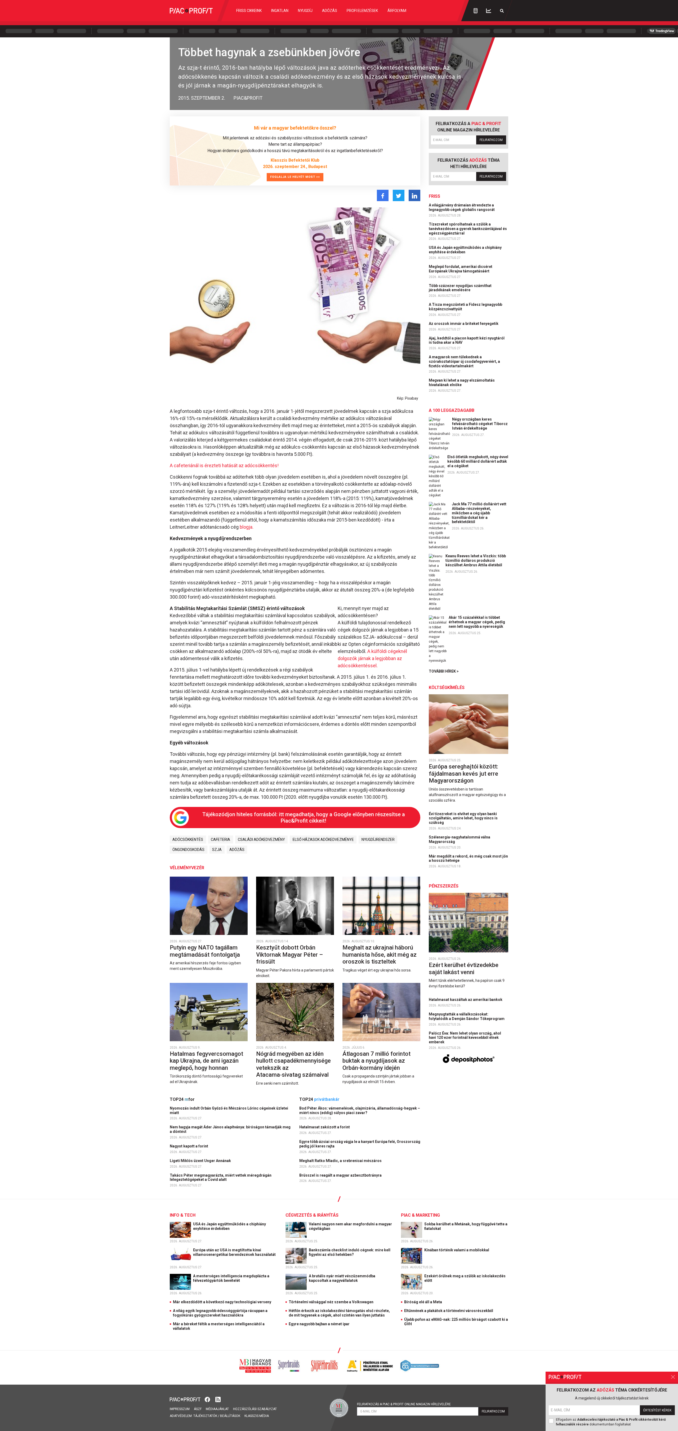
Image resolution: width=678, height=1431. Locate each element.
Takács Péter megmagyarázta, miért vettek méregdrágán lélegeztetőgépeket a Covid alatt (220, 1177)
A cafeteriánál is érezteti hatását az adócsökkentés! (224, 465)
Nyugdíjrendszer (378, 839)
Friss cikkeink (249, 10)
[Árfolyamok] (489, 10)
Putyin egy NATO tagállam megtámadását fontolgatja (205, 951)
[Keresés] (502, 11)
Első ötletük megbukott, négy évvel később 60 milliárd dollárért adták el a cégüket (477, 461)
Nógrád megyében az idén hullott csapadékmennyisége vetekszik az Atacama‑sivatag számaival (293, 1064)
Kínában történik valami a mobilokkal (457, 1250)
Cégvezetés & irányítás (312, 1215)
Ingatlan (279, 10)
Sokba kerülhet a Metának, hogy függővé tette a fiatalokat (465, 1226)
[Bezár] (673, 1377)
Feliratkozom (491, 140)
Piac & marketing (420, 1215)
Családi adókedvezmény (261, 839)
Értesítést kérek (657, 1410)
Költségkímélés (447, 687)
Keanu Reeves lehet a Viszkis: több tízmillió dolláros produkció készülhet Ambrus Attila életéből (475, 560)
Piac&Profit (248, 98)
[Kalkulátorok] (475, 10)
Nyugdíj (305, 10)
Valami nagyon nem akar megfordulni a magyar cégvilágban (350, 1226)
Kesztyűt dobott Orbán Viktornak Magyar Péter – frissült (289, 954)
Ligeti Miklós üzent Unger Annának (201, 1161)
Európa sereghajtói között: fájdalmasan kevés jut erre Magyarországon (463, 773)
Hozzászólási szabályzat (255, 1409)
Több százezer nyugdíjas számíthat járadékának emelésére (460, 288)
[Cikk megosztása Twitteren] (398, 195)
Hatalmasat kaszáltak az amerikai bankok (466, 999)
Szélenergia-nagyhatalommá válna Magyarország (459, 839)
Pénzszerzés (443, 886)
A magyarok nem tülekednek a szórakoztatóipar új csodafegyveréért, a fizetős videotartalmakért (464, 361)
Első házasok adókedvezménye (323, 839)
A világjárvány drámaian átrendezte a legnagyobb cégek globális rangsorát (462, 207)
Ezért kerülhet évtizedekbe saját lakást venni (463, 968)
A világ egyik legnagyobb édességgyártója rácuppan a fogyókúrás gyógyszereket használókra (220, 1313)
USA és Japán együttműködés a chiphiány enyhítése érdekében (465, 249)
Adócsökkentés (187, 839)
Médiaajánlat (217, 1409)
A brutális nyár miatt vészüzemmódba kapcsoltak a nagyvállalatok (342, 1278)
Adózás (329, 10)
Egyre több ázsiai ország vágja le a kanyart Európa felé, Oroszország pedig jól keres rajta (359, 1144)
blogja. (246, 527)
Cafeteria (220, 839)
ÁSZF (198, 1409)
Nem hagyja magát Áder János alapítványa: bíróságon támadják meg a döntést (230, 1129)
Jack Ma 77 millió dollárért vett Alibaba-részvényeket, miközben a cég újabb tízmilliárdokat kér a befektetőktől (479, 513)
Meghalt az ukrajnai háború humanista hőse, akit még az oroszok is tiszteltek (379, 954)
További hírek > (444, 671)
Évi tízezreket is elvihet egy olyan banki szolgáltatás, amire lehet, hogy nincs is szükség (463, 818)
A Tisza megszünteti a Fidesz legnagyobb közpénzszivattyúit (465, 306)
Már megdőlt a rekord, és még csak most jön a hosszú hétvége (468, 858)
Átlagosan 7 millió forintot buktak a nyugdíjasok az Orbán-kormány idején (376, 1060)
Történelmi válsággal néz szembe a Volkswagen (331, 1302)
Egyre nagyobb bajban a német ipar (319, 1324)
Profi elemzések (362, 10)
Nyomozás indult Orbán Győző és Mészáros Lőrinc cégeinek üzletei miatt (229, 1110)
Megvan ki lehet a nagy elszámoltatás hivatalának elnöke (462, 382)
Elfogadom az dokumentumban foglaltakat (611, 1422)
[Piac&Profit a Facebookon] (208, 1399)
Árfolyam (396, 10)
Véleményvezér (187, 867)
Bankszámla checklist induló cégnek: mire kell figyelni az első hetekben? (349, 1252)
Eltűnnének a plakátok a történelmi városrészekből (448, 1311)
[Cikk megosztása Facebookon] (383, 195)
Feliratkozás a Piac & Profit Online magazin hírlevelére (404, 1404)
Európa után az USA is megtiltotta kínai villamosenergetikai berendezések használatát (234, 1252)
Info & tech (182, 1215)
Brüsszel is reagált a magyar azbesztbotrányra (340, 1175)
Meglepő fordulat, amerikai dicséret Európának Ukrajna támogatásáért (460, 268)
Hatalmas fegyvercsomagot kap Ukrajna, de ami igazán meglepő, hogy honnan (206, 1060)
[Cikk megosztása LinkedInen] (414, 195)
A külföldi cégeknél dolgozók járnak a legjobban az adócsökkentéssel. (372, 658)
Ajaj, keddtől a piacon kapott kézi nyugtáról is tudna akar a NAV (467, 340)
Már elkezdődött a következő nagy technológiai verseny (222, 1302)
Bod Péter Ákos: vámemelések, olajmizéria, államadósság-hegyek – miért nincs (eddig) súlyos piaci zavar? (359, 1110)
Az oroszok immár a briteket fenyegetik (464, 323)
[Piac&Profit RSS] (218, 1399)
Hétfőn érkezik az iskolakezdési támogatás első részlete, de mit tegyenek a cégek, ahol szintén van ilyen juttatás (339, 1313)
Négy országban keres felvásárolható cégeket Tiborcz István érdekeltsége (480, 423)
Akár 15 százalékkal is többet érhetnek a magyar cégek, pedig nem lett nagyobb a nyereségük (477, 622)
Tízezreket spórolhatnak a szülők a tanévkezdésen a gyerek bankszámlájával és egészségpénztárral (468, 228)
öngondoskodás (188, 849)
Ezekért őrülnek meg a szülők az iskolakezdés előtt (465, 1278)
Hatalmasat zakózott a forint (325, 1127)
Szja (217, 849)
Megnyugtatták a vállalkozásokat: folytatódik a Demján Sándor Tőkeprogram (467, 1016)
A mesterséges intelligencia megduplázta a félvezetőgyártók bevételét (231, 1278)
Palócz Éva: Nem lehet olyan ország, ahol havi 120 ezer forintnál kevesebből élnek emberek (465, 1037)
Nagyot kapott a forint (189, 1146)
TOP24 (182, 1099)
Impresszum (180, 1409)
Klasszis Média (256, 1416)
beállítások (230, 1416)
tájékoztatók (205, 1416)
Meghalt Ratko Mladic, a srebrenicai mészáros (340, 1161)
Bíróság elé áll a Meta (423, 1302)
